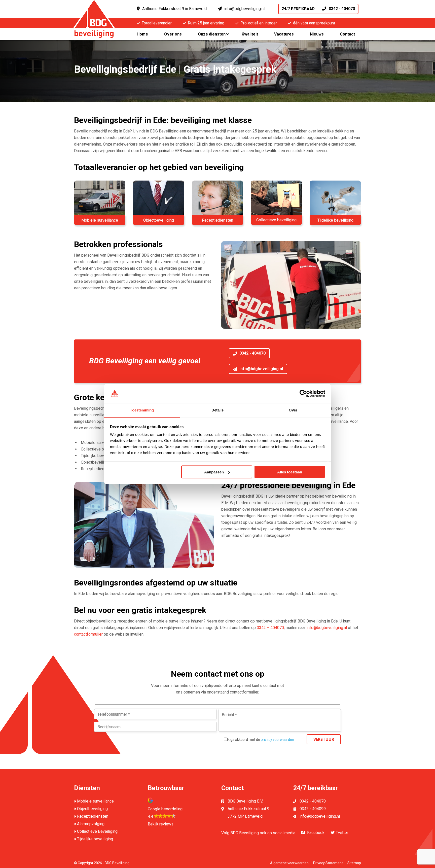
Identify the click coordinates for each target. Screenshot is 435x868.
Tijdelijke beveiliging (95, 839)
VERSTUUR (323, 739)
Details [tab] (217, 410)
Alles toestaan (289, 472)
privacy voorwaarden (277, 740)
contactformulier (88, 634)
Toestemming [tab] (142, 410)
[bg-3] (158, 200)
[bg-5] (335, 200)
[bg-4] (217, 200)
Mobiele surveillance (95, 801)
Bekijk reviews (160, 824)
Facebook (315, 832)
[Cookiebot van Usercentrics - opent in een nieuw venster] (303, 393)
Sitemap (354, 863)
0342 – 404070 (270, 627)
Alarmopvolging (90, 823)
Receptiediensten (92, 816)
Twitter (342, 832)
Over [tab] (293, 410)
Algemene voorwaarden (289, 863)
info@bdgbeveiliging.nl (244, 8)
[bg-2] (99, 200)
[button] (181, 808)
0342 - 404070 (318, 8)
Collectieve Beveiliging (97, 831)
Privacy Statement (328, 863)
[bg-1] (276, 199)
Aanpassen (214, 472)
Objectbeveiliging (92, 808)
